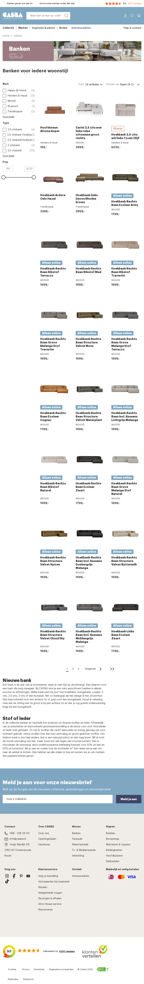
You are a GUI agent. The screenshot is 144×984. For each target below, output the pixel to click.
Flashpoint (28, 979)
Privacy (26, 969)
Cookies (12, 969)
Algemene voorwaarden (61, 969)
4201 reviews (134, 3)
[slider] (3, 177)
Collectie (8, 28)
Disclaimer (39, 969)
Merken (23, 28)
